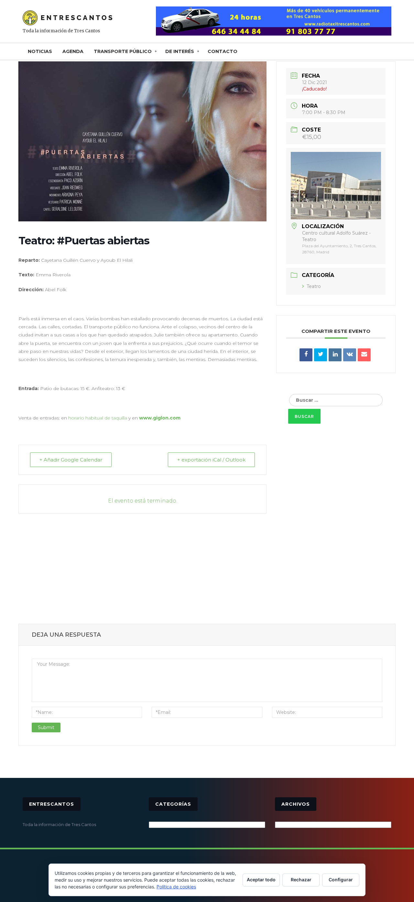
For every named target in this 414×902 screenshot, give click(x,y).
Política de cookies (176, 886)
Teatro (314, 286)
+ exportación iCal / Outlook (211, 460)
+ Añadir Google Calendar (70, 460)
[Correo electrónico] (364, 354)
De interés (179, 51)
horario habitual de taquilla (97, 418)
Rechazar (301, 879)
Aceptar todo (261, 879)
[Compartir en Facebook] (306, 354)
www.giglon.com (159, 418)
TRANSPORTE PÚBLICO (123, 51)
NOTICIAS (40, 51)
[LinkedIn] (335, 354)
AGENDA (72, 51)
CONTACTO (222, 51)
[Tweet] (320, 354)
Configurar (341, 879)
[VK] (349, 354)
